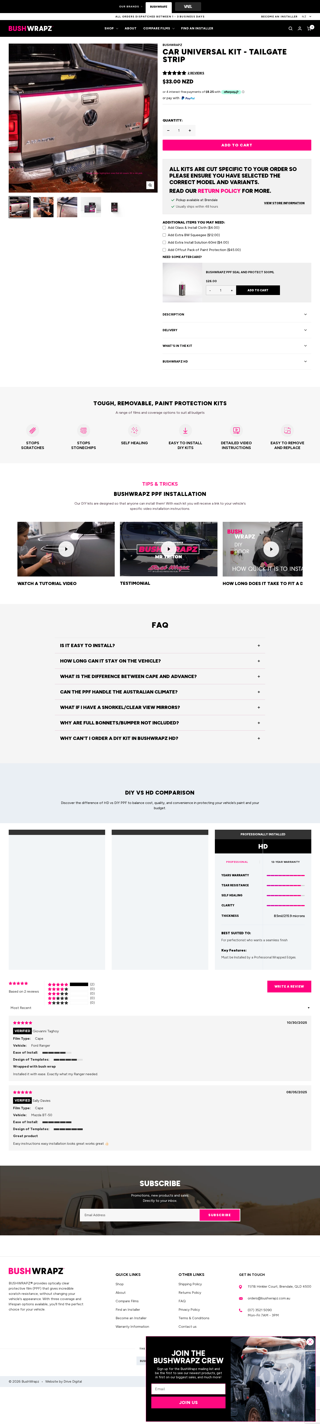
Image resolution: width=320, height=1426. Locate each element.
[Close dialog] (310, 1342)
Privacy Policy (189, 1309)
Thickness (230, 915)
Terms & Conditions (194, 1318)
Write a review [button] (289, 987)
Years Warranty (235, 875)
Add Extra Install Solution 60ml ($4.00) (198, 242)
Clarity (227, 905)
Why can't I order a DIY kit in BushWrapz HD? (119, 738)
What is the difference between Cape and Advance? (128, 676)
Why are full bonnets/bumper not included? (119, 723)
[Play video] (66, 549)
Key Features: (234, 950)
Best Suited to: (236, 933)
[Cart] (309, 29)
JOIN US (188, 1402)
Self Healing (232, 895)
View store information (284, 203)
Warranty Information (132, 1326)
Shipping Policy (190, 1284)
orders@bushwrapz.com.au (269, 1298)
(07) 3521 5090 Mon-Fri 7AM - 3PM (263, 1312)
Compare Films (156, 28)
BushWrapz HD (175, 361)
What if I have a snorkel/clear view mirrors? (120, 707)
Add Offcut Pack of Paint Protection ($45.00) (204, 250)
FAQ (182, 1301)
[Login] (300, 28)
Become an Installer (131, 1318)
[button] (174, 73)
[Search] (291, 29)
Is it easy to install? (87, 645)
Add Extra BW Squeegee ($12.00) (194, 235)
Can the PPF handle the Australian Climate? (119, 692)
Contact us (188, 1326)
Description (173, 314)
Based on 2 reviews (24, 991)
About (131, 28)
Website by (63, 1381)
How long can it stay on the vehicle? (110, 661)
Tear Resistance (235, 885)
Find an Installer (197, 28)
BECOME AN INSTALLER (279, 16)
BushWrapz (172, 45)
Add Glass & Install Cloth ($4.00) (193, 228)
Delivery (170, 330)
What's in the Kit (177, 346)
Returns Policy (190, 1292)
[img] (22, 1023)
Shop (109, 28)
